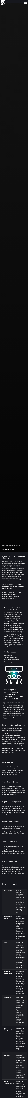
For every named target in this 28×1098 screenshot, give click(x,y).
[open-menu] (25, 3)
